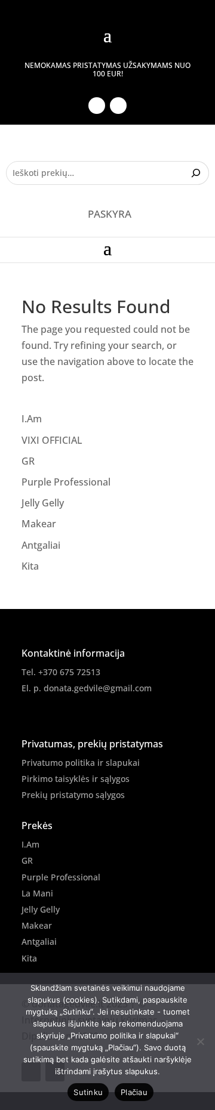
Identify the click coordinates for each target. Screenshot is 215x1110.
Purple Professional (66, 481)
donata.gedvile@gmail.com (98, 688)
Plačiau (134, 1092)
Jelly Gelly (43, 502)
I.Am (32, 418)
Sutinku (88, 1092)
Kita (30, 566)
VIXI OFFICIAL (52, 440)
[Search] (197, 173)
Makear (39, 523)
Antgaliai (41, 545)
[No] (200, 1041)
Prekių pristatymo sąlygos (73, 794)
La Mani (37, 893)
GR (28, 461)
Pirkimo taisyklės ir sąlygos (76, 778)
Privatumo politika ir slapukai (81, 762)
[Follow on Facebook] (96, 105)
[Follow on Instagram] (118, 105)
